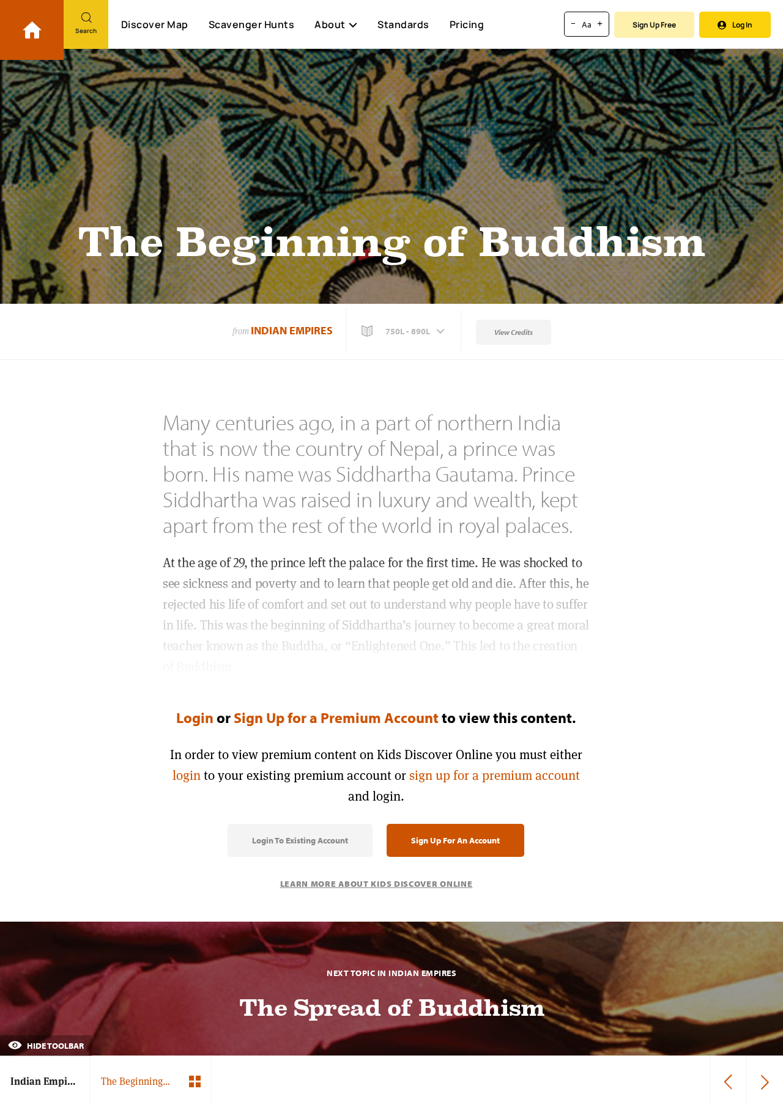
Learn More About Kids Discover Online (376, 883)
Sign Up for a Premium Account (336, 717)
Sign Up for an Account (455, 840)
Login (194, 717)
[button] (404, 331)
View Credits (513, 332)
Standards (403, 24)
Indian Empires (292, 330)
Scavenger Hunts (252, 24)
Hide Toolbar (54, 1045)
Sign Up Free (654, 25)
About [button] (330, 24)
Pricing (467, 24)
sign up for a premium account (494, 775)
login (187, 775)
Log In (742, 25)
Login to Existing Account (300, 840)
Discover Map (154, 24)
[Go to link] (32, 30)
